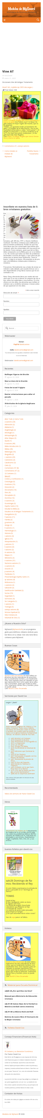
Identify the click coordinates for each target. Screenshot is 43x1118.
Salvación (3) (9, 588)
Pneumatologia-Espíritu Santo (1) (17, 577)
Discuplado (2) (10, 495)
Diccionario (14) (10, 490)
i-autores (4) (9, 536)
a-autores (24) (10, 422)
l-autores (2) (9, 549)
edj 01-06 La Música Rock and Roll (19, 1012)
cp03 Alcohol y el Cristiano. (21, 738)
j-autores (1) (9, 544)
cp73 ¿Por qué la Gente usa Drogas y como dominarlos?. (23, 771)
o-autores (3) (9, 566)
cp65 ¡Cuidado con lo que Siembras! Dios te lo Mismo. (22, 768)
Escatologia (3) (10, 503)
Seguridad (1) (9, 596)
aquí (13, 917)
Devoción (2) (9, 487)
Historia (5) (9, 533)
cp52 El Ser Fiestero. (18, 754)
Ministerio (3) (9, 558)
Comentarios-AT (10, 146)
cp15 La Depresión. (18, 743)
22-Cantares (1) (10, 473)
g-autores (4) (9, 522)
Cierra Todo (18, 419)
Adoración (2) (10, 424)
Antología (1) (9, 433)
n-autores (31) (10, 560)
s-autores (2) (9, 585)
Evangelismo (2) (11, 514)
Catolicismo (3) (10, 462)
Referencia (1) (10, 582)
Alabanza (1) (9, 427)
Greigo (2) (8, 525)
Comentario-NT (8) (12, 468)
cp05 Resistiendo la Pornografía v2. (24, 741)
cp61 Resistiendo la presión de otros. (22, 760)
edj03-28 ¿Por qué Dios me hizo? (18, 991)
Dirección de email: (11, 293)
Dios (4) (8, 492)
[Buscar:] (21, 328)
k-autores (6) (9, 547)
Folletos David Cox (16, 1027)
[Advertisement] (21, 47)
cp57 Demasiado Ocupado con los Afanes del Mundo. (23, 757)
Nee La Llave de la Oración (16, 381)
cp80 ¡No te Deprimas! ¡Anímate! (23, 773)
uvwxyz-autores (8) (12, 609)
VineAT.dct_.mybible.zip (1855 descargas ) (17, 87)
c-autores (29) (10, 457)
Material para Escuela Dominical (22, 985)
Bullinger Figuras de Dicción (17, 374)
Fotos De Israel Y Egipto (15, 387)
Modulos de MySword (21, 8)
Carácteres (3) (10, 460)
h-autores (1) (9, 528)
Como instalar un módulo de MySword (11, 154)
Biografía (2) (9, 454)
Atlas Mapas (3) (10, 438)
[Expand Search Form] (38, 20)
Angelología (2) (10, 430)
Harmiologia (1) (10, 531)
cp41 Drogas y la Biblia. (19, 746)
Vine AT (7, 476)
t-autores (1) (9, 604)
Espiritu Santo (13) (11, 506)
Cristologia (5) (10, 481)
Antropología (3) (11, 435)
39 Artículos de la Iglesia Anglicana (20, 403)
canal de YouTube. (28, 734)
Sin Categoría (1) (11, 601)
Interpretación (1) (11, 541)
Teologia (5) (9, 607)
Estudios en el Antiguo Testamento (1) (19, 511)
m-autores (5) (10, 552)
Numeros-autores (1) (12, 563)
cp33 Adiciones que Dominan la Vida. (22, 752)
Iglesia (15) (9, 539)
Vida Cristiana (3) (11, 615)
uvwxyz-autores (23, 146)
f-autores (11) (10, 517)
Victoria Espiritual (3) (12, 612)
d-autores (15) (10, 484)
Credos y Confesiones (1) (14, 479)
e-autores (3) (9, 501)
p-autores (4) (9, 571)
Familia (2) (8, 520)
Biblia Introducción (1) (13, 446)
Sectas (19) (9, 593)
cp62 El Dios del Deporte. (20, 762)
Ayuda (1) (8, 441)
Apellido (6, 309)
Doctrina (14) (9, 498)
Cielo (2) (8, 465)
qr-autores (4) (10, 579)
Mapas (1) (8, 555)
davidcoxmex (21, 344)
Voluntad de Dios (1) (12, 618)
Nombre (6, 301)
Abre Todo (9, 419)
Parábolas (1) (10, 574)
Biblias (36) (9, 449)
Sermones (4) (10, 599)
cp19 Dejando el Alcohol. (20, 740)
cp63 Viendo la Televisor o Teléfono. (20, 765)
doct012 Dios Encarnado (14, 675)
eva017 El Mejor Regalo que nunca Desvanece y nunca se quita (21, 121)
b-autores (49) (10, 443)
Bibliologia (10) (10, 452)
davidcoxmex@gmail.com (23, 350)
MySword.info (18, 629)
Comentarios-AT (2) (12, 471)
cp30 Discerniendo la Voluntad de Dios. (23, 749)
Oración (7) (9, 569)
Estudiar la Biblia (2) (12, 509)
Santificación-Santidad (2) (14, 590)
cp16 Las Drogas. (17, 745)
